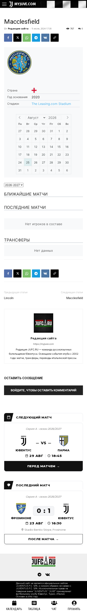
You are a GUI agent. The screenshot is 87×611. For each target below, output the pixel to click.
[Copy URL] (55, 38)
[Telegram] (36, 38)
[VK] (45, 38)
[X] (17, 38)
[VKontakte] (48, 575)
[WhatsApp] (27, 38)
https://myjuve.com (43, 344)
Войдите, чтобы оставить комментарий (43, 390)
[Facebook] (8, 38)
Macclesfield (74, 298)
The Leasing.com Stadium (51, 104)
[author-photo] (43, 332)
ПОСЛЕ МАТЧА (41, 539)
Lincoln (9, 298)
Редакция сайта (18, 28)
